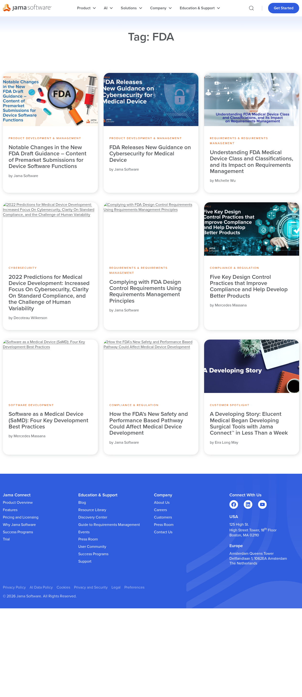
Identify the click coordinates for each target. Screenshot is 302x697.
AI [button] (105, 8)
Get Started (283, 8)
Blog (82, 502)
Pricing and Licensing (20, 517)
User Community (92, 546)
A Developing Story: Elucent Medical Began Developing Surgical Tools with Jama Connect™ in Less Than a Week (249, 423)
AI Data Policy (41, 587)
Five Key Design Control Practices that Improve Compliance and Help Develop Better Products (249, 286)
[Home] (27, 8)
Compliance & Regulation (234, 268)
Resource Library (92, 510)
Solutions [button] (129, 8)
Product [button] (83, 8)
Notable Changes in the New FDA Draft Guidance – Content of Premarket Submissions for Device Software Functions (47, 157)
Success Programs (18, 532)
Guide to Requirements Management (109, 524)
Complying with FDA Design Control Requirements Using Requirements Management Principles (145, 291)
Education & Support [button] (197, 8)
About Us (162, 502)
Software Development (31, 405)
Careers (160, 510)
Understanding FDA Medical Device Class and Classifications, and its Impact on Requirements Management (251, 162)
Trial (6, 539)
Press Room (88, 539)
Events (84, 532)
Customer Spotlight (229, 405)
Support (84, 561)
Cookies (63, 587)
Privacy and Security (91, 587)
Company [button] (158, 8)
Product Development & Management (45, 138)
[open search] (251, 8)
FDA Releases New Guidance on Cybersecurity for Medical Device (150, 153)
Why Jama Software (19, 524)
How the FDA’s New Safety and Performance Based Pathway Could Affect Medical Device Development (148, 423)
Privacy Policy (14, 587)
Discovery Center (92, 517)
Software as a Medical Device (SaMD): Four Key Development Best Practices (48, 420)
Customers (163, 517)
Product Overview (18, 502)
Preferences (134, 587)
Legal (116, 587)
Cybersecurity (23, 268)
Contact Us (163, 532)
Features (10, 510)
